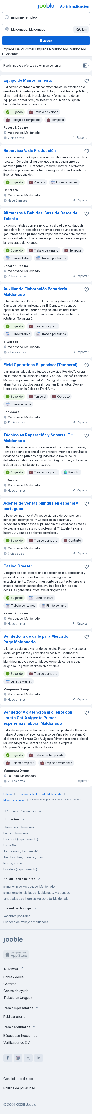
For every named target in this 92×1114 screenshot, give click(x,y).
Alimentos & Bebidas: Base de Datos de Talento (40, 216)
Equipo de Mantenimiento (27, 80)
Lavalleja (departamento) (20, 869)
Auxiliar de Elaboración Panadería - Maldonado (36, 292)
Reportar (82, 137)
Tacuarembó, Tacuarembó (20, 851)
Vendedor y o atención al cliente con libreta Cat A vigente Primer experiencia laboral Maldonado (37, 718)
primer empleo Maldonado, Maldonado (29, 886)
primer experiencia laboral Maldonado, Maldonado (36, 892)
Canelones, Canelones (18, 827)
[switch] (85, 65)
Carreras (9, 984)
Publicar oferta (14, 1016)
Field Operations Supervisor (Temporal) (40, 364)
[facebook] (7, 1058)
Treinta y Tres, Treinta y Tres (23, 857)
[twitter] (28, 1058)
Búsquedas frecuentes (20, 811)
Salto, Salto (11, 845)
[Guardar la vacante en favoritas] (87, 80)
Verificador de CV (16, 1042)
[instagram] (18, 1058)
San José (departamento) (20, 839)
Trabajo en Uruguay (17, 997)
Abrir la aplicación (74, 6)
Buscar (46, 40)
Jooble (31, 1104)
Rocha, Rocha (12, 863)
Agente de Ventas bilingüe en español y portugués (40, 506)
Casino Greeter (17, 566)
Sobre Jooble (13, 977)
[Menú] (6, 6)
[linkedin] (38, 1058)
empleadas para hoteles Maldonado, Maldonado (35, 898)
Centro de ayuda (15, 991)
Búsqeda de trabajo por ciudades (25, 922)
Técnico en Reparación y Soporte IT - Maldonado (38, 438)
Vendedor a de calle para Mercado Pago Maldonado (35, 639)
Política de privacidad (19, 1088)
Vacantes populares (16, 916)
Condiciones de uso (18, 1079)
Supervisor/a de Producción (29, 150)
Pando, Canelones (15, 833)
